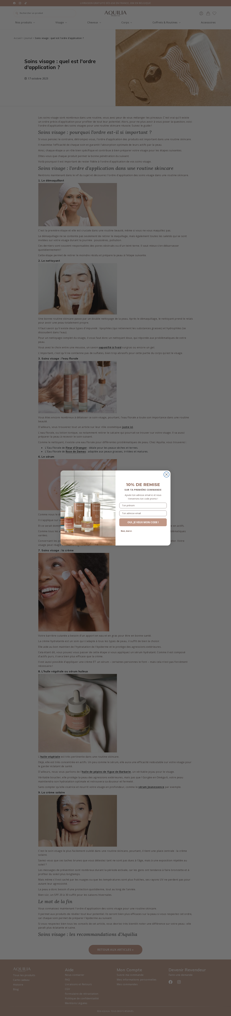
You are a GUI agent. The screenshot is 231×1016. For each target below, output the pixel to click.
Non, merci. (126, 531)
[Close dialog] (166, 474)
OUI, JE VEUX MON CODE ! (143, 522)
